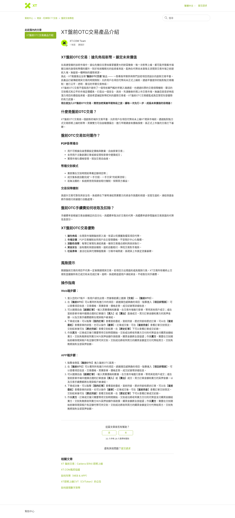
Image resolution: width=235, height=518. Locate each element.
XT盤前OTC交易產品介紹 (39, 35)
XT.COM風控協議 (70, 469)
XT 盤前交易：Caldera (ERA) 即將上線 (82, 463)
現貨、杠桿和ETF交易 (47, 18)
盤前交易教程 (67, 18)
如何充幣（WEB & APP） (74, 475)
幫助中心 (29, 18)
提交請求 (202, 5)
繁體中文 (189, 5)
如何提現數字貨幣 (70, 487)
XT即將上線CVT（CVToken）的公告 (81, 481)
